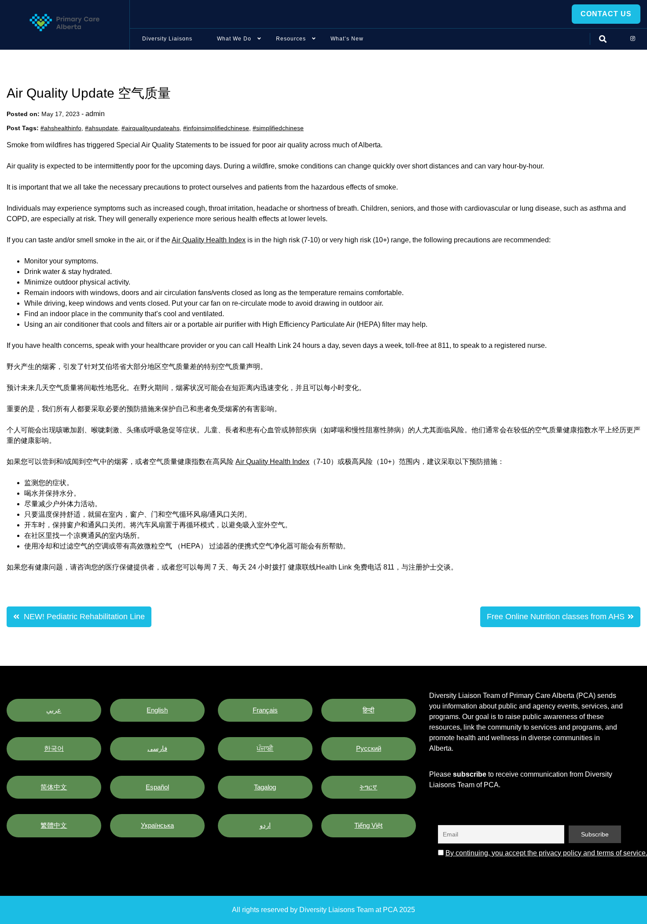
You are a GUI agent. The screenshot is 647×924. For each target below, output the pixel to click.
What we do (234, 39)
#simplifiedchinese (278, 127)
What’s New (347, 39)
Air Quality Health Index (209, 240)
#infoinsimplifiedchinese (216, 127)
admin (95, 113)
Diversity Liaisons (167, 39)
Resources (291, 39)
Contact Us (606, 14)
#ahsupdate (101, 127)
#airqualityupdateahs (150, 127)
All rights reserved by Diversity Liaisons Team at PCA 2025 (323, 909)
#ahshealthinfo (60, 127)
